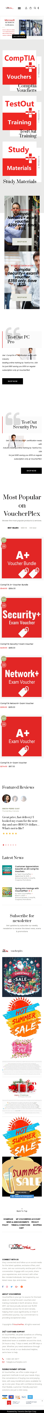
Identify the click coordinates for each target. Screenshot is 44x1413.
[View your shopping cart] (30, 8)
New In (24, 528)
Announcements (21, 878)
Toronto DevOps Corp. (27, 1411)
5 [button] (13, 845)
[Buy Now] (25, 1403)
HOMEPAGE (8, 1219)
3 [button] (8, 845)
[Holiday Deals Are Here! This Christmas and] (22, 977)
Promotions (27, 880)
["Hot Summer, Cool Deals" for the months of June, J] (22, 1137)
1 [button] (3, 845)
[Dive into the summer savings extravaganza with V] (22, 1017)
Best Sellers (13, 528)
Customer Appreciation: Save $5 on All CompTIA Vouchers (27, 869)
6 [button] (15, 845)
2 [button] (5, 845)
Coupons (18, 880)
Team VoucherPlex (24, 874)
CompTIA (31, 878)
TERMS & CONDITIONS (20, 1225)
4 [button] (10, 845)
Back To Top (22, 1211)
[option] (6, 799)
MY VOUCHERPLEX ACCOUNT (28, 1219)
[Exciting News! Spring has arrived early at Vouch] (22, 1057)
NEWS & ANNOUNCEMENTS (17, 1222)
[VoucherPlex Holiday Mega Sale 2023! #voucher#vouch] (22, 1097)
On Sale (32, 528)
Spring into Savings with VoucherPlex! (27, 889)
